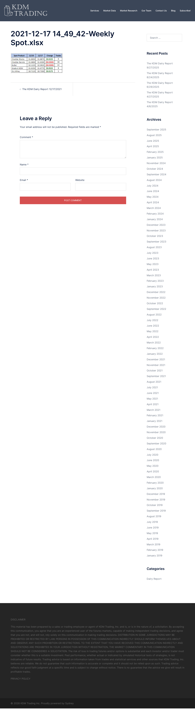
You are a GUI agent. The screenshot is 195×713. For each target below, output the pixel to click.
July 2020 (152, 454)
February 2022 (155, 348)
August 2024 (154, 180)
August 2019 (154, 516)
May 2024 (152, 196)
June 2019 (153, 527)
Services (94, 10)
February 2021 (155, 415)
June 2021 (153, 393)
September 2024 (156, 174)
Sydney (69, 703)
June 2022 (153, 325)
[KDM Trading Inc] (25, 10)
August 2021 (154, 381)
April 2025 (153, 146)
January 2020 (155, 488)
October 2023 (155, 235)
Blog (173, 10)
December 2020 (156, 426)
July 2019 (152, 521)
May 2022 (152, 331)
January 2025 (155, 157)
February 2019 (155, 549)
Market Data (109, 10)
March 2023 (154, 275)
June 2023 (153, 258)
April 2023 (153, 269)
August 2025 (154, 135)
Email (24, 180)
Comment (26, 137)
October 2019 (155, 505)
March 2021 (153, 409)
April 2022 (153, 336)
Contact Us (161, 10)
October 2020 (155, 437)
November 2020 (156, 432)
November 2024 (156, 163)
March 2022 (154, 342)
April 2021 (152, 404)
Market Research (128, 10)
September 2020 (156, 443)
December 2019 (156, 493)
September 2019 (156, 510)
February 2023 (155, 280)
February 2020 (155, 482)
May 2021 (152, 398)
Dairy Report (154, 578)
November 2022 (156, 297)
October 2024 (155, 168)
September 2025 (156, 129)
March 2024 (154, 207)
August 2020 (154, 449)
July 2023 (152, 252)
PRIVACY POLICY (20, 678)
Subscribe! (185, 10)
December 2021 (156, 359)
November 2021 (156, 365)
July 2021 (152, 387)
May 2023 (152, 264)
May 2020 (152, 465)
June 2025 (153, 140)
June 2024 (153, 191)
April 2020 (153, 471)
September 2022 (156, 308)
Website (79, 180)
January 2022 (155, 353)
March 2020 (154, 477)
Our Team (146, 10)
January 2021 (154, 420)
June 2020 (153, 460)
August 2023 (154, 247)
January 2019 (154, 555)
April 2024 (153, 202)
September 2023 (156, 241)
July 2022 (152, 320)
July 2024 (152, 185)
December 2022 (156, 292)
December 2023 (156, 224)
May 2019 (152, 533)
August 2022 (154, 314)
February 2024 (155, 213)
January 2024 (155, 219)
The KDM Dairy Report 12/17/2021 (42, 89)
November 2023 (156, 230)
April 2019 (152, 538)
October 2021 (155, 370)
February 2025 (155, 151)
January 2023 (155, 286)
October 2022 (155, 303)
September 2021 (156, 376)
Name (24, 164)
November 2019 (156, 499)
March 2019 (153, 544)
